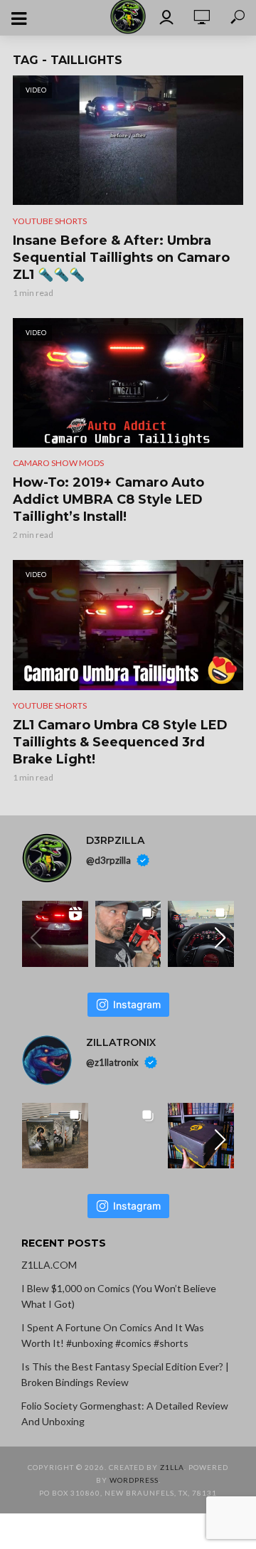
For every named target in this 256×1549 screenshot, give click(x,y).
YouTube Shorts (50, 221)
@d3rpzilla (108, 860)
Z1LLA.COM (49, 1265)
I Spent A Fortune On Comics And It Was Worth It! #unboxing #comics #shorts (112, 1335)
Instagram (137, 1004)
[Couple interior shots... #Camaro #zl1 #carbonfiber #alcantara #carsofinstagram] (201, 934)
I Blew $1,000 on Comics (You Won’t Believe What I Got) (118, 1296)
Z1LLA (172, 1467)
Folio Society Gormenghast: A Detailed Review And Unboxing (124, 1413)
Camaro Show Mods (58, 463)
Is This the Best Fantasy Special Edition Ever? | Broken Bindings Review (125, 1374)
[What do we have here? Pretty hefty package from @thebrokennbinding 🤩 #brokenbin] (201, 1136)
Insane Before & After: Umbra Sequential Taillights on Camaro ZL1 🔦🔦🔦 (121, 257)
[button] (220, 937)
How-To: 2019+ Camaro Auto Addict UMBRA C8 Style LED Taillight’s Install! (108, 499)
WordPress (134, 1480)
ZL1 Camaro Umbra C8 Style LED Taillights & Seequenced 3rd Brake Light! (120, 742)
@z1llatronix (112, 1062)
